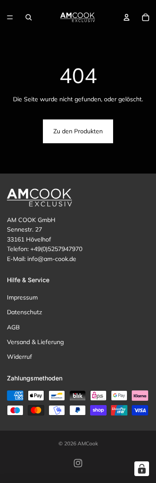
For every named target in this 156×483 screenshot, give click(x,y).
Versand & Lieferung (35, 342)
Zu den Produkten (78, 131)
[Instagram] (78, 463)
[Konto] (126, 17)
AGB (13, 327)
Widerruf (19, 357)
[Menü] (10, 17)
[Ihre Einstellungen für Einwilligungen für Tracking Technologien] (141, 468)
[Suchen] (28, 17)
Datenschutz (24, 312)
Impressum (22, 297)
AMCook (88, 443)
